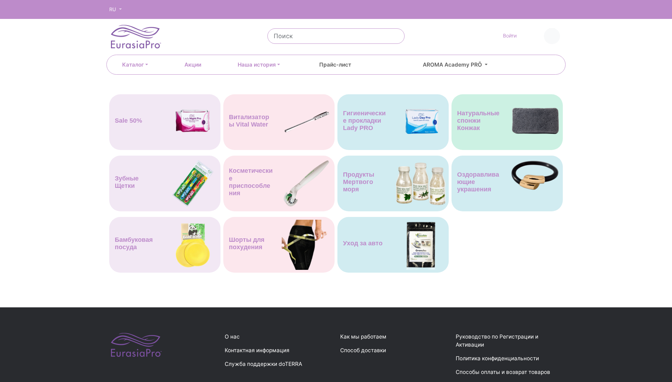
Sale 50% (128, 120)
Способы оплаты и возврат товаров (503, 372)
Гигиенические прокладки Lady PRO (364, 120)
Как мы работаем (363, 336)
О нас (232, 336)
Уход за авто (363, 243)
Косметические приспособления (251, 181)
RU (113, 9)
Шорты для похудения (247, 243)
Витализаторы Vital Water (249, 121)
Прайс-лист (335, 64)
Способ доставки (363, 350)
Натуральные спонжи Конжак (478, 120)
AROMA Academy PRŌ (453, 64)
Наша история (257, 64)
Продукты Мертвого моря (358, 182)
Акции (192, 64)
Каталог (133, 64)
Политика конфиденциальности (497, 358)
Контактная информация (257, 350)
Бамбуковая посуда (134, 243)
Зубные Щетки (127, 182)
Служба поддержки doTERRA (263, 364)
